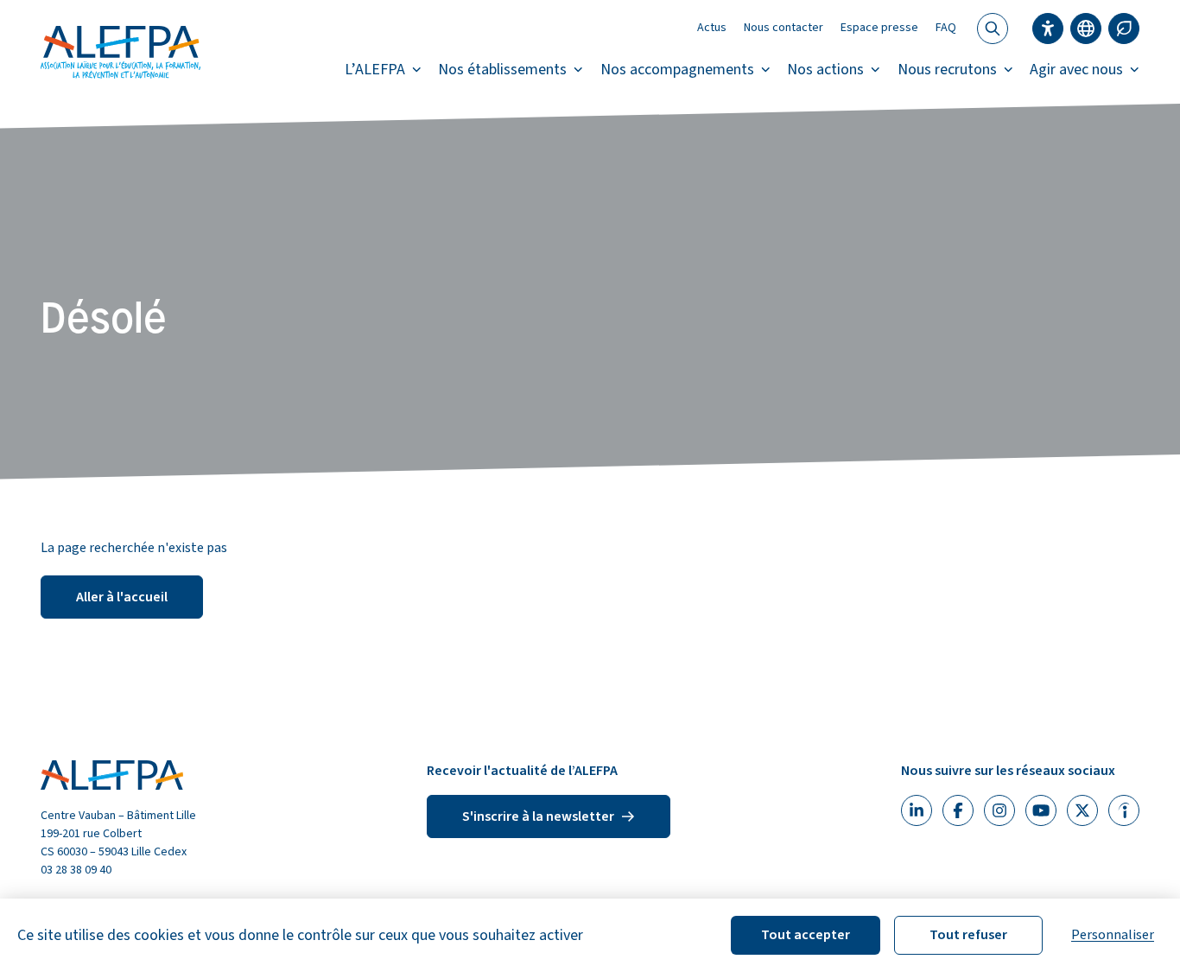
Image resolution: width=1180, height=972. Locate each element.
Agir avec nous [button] (1076, 69)
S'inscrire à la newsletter (538, 816)
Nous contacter (783, 27)
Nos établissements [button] (502, 69)
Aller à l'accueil (122, 597)
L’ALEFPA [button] (375, 69)
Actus (711, 27)
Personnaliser (1112, 934)
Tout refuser (968, 934)
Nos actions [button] (825, 69)
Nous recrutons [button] (947, 69)
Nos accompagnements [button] (677, 69)
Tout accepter (805, 934)
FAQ (946, 27)
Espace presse (879, 27)
